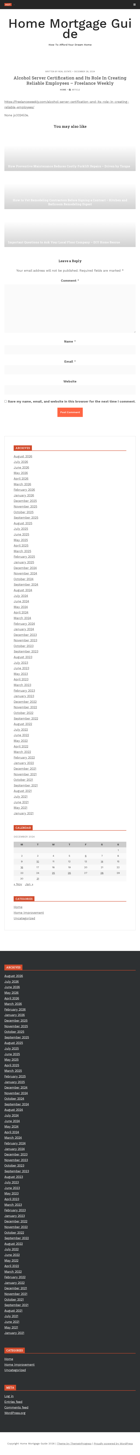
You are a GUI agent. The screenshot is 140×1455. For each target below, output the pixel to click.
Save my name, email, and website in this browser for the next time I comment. (72, 401)
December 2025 (25, 501)
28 (102, 872)
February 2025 (24, 556)
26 (69, 872)
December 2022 (25, 702)
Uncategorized (24, 918)
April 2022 (21, 746)
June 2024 (21, 601)
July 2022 (21, 729)
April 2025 (21, 545)
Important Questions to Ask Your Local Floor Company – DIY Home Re (57, 4)
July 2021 (21, 796)
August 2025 (23, 523)
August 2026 (23, 456)
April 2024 (21, 612)
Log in (9, 1396)
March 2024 (22, 618)
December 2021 (25, 768)
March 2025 (22, 551)
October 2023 (24, 646)
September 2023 (26, 651)
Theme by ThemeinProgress (74, 1443)
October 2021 (23, 780)
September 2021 (26, 785)
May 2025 (21, 540)
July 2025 (21, 529)
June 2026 (21, 467)
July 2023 (21, 663)
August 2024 (23, 590)
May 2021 (20, 807)
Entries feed (13, 1402)
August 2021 (23, 791)
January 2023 (24, 696)
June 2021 (21, 802)
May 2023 (21, 674)
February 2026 (24, 490)
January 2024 (24, 629)
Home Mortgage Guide (70, 31)
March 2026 (22, 484)
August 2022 (23, 724)
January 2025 (24, 562)
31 (38, 878)
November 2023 (25, 640)
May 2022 (21, 741)
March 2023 (22, 685)
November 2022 (25, 707)
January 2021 (24, 813)
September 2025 (26, 517)
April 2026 (21, 478)
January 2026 (24, 495)
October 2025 (24, 512)
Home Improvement (29, 912)
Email (70, 361)
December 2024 (25, 568)
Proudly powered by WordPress (113, 1443)
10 (37, 861)
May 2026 (21, 473)
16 (22, 867)
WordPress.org (15, 1413)
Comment (70, 280)
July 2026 (21, 462)
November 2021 (25, 774)
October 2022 (23, 713)
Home (63, 90)
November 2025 (25, 506)
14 (102, 861)
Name (70, 341)
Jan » (29, 884)
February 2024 (24, 623)
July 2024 (21, 596)
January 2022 (24, 763)
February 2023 (24, 690)
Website (70, 381)
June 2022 (21, 735)
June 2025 (21, 534)
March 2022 (22, 752)
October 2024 (24, 579)
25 (53, 872)
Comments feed (16, 1407)
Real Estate (64, 71)
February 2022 (24, 757)
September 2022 (26, 718)
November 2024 (25, 573)
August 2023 (23, 657)
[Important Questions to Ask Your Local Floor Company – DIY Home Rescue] (70, 229)
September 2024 (26, 584)
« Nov (18, 884)
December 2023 (25, 635)
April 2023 (21, 679)
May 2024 (21, 607)
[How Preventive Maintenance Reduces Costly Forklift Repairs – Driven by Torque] (70, 153)
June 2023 (21, 668)
